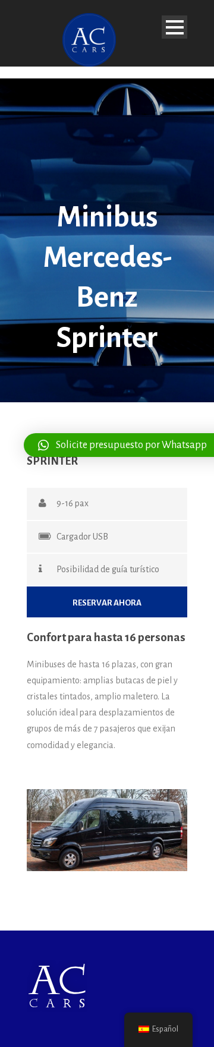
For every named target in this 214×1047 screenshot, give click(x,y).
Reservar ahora (107, 602)
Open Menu (174, 27)
